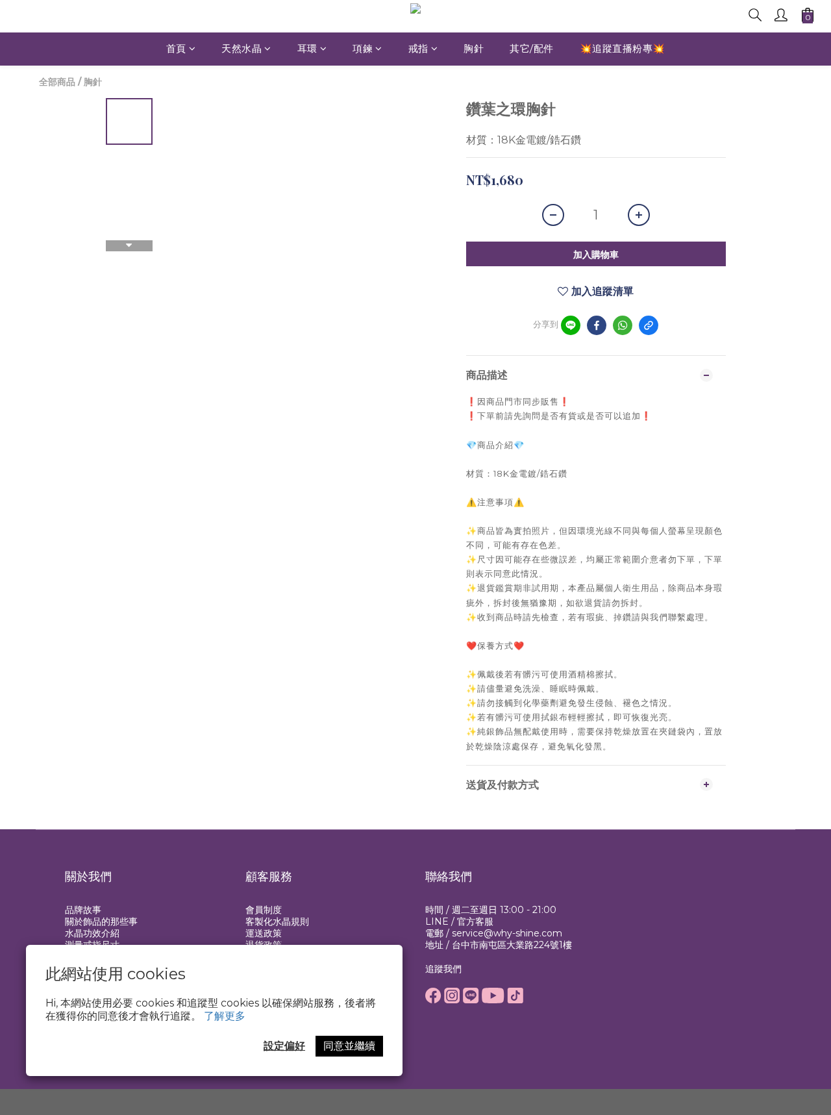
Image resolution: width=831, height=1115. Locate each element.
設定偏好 (284, 1046)
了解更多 (224, 1016)
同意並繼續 (349, 1046)
